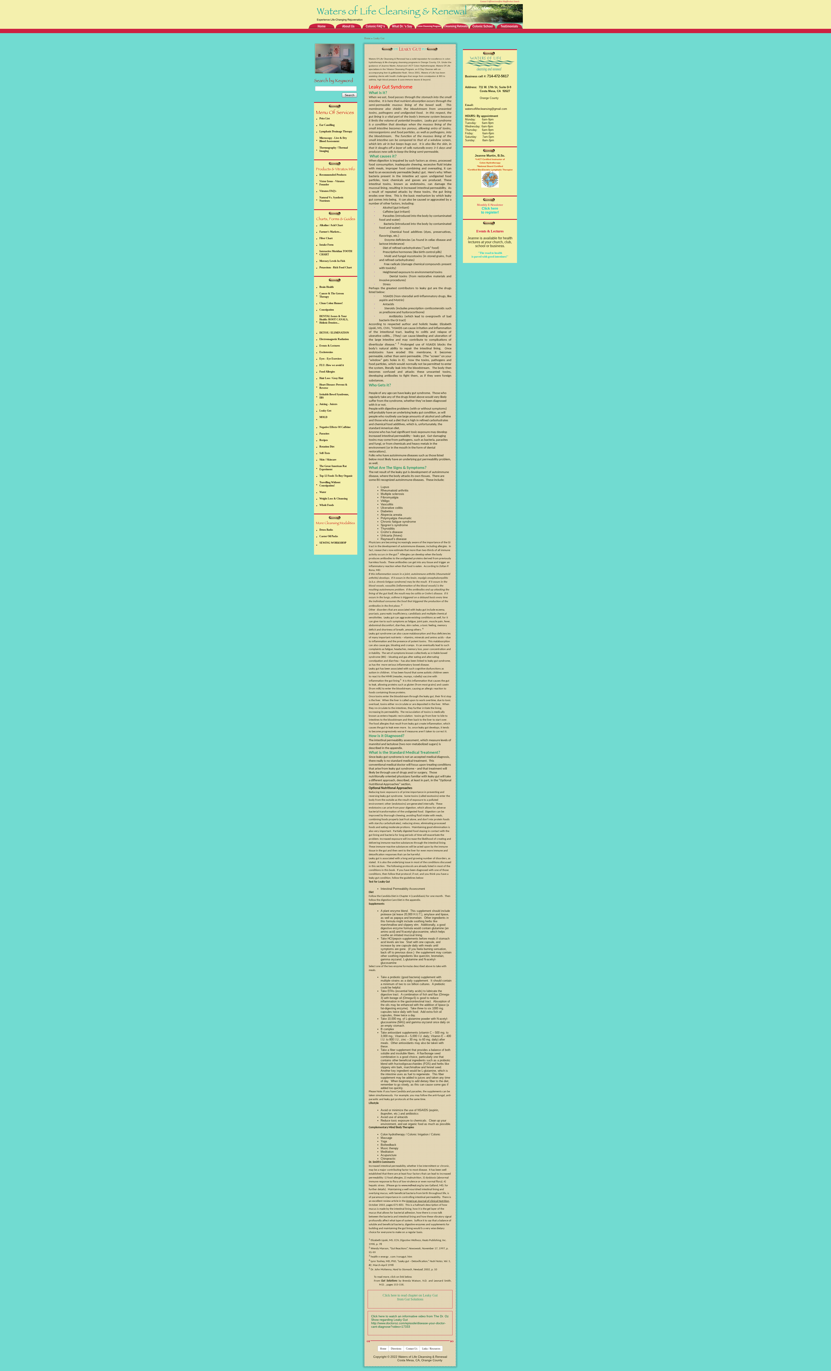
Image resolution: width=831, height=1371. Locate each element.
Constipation (326, 309)
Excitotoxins (326, 352)
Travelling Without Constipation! (329, 484)
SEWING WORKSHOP (332, 542)
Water (322, 492)
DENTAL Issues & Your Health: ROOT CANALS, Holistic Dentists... (333, 319)
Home (367, 38)
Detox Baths (326, 529)
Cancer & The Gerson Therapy (331, 295)
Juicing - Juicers (328, 404)
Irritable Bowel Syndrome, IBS (334, 396)
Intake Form (326, 244)
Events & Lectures (329, 345)
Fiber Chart (326, 238)
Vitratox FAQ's (327, 191)
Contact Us (485, 1)
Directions (494, 1)
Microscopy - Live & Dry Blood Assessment (333, 139)
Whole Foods (326, 505)
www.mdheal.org (411, 1185)
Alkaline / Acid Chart (331, 225)
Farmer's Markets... (330, 231)
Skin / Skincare (327, 459)
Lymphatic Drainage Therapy (335, 131)
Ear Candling (327, 124)
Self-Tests (324, 453)
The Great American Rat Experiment (333, 468)
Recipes (323, 440)
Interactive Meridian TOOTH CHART (335, 253)
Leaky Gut (325, 410)
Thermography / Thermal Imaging (333, 149)
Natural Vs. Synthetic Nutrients (331, 199)
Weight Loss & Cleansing (333, 498)
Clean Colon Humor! (331, 303)
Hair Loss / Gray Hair (331, 378)
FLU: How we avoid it (331, 365)
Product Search (513, 1)
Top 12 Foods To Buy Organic (336, 475)
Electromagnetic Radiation (334, 339)
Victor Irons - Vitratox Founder (332, 183)
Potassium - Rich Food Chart (335, 267)
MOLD (323, 417)
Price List (324, 118)
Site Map (503, 1)
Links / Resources (431, 1348)
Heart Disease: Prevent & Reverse (333, 386)
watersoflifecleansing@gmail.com (486, 108)
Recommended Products (332, 174)
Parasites (324, 433)
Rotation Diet (326, 446)
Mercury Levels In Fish (332, 261)
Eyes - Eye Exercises (330, 358)
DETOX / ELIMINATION (334, 332)
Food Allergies (327, 371)
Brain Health (326, 286)
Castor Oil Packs (328, 536)
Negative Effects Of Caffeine (335, 427)
